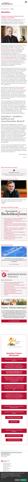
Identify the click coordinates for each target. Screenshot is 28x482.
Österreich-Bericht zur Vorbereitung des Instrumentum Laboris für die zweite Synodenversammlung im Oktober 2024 (14, 379)
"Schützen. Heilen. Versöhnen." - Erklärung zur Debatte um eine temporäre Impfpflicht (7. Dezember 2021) (15, 229)
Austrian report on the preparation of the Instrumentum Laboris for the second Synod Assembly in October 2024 (14, 387)
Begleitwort (14, 421)
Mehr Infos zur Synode (14, 440)
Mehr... (2, 480)
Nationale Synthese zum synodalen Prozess (14, 412)
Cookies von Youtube (15, 173)
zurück (24, 157)
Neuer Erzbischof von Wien (9, 179)
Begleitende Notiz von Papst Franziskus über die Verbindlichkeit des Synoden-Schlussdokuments (14, 366)
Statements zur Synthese (14, 417)
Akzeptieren (23, 480)
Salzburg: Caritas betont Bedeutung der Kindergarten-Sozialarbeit (13, 291)
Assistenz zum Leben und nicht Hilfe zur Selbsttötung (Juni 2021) (13, 238)
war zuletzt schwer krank (7, 58)
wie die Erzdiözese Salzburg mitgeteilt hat (12, 49)
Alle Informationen (14, 321)
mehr (3, 203)
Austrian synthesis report (14, 435)
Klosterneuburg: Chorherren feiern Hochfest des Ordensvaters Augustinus (15, 288)
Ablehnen (17, 480)
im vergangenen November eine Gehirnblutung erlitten (14, 59)
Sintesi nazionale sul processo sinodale (14, 430)
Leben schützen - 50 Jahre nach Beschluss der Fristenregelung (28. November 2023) (14, 219)
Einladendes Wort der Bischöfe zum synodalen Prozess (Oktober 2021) (15, 235)
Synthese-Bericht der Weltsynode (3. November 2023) (14, 407)
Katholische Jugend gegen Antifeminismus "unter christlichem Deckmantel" (14, 283)
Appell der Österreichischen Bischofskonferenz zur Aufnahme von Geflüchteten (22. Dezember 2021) (15, 225)
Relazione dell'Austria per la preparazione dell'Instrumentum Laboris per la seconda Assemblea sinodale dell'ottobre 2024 (14, 396)
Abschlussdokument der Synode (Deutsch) (14, 359)
